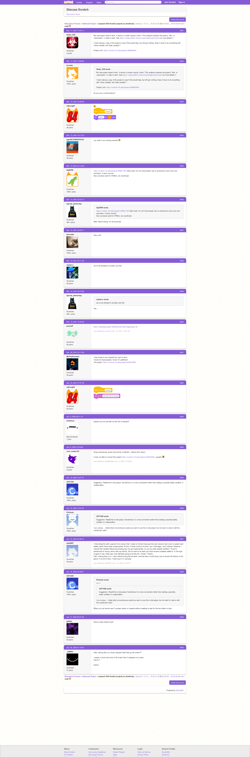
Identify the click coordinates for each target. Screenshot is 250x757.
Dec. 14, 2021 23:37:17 (75, 199)
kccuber (70, 65)
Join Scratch (170, 2)
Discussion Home (73, 14)
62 (172, 23)
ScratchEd (166, 752)
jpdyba (69, 621)
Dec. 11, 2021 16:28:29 (75, 61)
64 (177, 23)
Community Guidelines (97, 752)
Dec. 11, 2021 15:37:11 (75, 30)
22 (158, 23)
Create (79, 2)
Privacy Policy (143, 754)
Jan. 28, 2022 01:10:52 (75, 647)
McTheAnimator (73, 356)
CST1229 (70, 481)
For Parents (68, 754)
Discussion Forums (72, 23)
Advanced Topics (89, 23)
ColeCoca (70, 420)
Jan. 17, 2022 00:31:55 (75, 617)
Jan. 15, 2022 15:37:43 (75, 508)
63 (174, 23)
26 (168, 23)
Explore (89, 2)
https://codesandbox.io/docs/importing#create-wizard (140, 38)
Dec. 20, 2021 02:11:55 (75, 352)
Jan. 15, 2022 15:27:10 (75, 477)
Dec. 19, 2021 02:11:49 (75, 260)
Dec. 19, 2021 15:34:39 (75, 321)
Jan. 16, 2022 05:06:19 (75, 539)
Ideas (99, 2)
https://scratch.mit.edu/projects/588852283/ (120, 50)
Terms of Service (144, 752)
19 (151, 23)
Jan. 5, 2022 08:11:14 (74, 416)
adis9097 (70, 543)
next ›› (183, 23)
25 (165, 23)
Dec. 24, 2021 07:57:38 (75, 383)
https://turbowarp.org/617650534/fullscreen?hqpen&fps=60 (116, 326)
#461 (98, 583)
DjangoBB (179, 690)
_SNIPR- (70, 651)
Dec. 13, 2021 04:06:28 (75, 101)
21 (156, 23)
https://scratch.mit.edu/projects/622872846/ (138, 457)
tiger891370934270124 (75, 139)
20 (154, 23)
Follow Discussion (177, 19)
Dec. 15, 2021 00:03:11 (75, 230)
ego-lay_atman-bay (74, 203)
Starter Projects (119, 752)
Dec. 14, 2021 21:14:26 (75, 166)
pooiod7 (70, 326)
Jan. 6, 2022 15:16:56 (74, 447)
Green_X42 (71, 34)
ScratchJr (165, 754)
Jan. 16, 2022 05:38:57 (75, 571)
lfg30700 (70, 170)
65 (179, 23)
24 (163, 23)
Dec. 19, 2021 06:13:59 (75, 291)
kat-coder (70, 234)
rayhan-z (70, 265)
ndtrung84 (71, 106)
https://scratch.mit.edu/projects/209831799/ (110, 171)
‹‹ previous (138, 23)
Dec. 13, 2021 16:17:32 (75, 135)
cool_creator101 (73, 451)
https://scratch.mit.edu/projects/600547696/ (119, 362)
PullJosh (70, 512)
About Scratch (69, 752)
